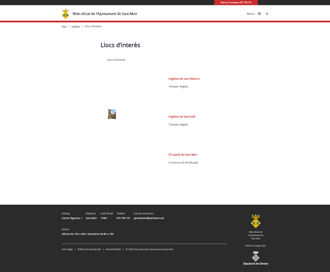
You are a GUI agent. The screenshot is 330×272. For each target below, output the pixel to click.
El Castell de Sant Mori (183, 154)
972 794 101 (123, 218)
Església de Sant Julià (182, 116)
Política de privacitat (89, 249)
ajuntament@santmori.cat (149, 218)
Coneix (76, 26)
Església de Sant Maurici (184, 79)
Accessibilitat (113, 249)
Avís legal (67, 249)
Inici (64, 26)
